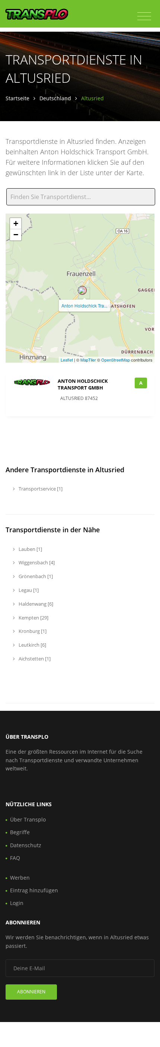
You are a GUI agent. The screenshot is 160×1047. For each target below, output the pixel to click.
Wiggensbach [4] (36, 562)
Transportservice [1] (40, 488)
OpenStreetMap (115, 360)
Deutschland (55, 98)
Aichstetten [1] (34, 658)
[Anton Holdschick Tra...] (82, 290)
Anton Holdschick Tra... (84, 305)
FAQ (15, 857)
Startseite (17, 98)
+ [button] (15, 223)
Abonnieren (31, 991)
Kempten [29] (32, 617)
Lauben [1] (29, 549)
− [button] (15, 234)
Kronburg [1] (32, 631)
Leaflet (67, 360)
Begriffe (20, 832)
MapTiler (88, 360)
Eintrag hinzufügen (34, 890)
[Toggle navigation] (144, 16)
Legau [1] (28, 590)
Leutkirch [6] (31, 644)
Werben (20, 877)
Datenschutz (25, 845)
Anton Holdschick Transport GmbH (83, 384)
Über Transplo (28, 819)
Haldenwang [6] (35, 603)
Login (16, 902)
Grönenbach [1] (35, 576)
